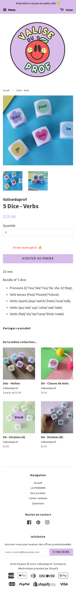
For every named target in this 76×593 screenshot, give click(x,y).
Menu (11, 9)
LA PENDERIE (38, 487)
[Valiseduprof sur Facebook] (29, 523)
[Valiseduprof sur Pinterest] (38, 523)
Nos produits (38, 493)
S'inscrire (61, 552)
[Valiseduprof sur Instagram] (47, 523)
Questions (38, 503)
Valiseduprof (44, 563)
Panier (69, 10)
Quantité (9, 225)
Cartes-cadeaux (38, 498)
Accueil (6, 90)
